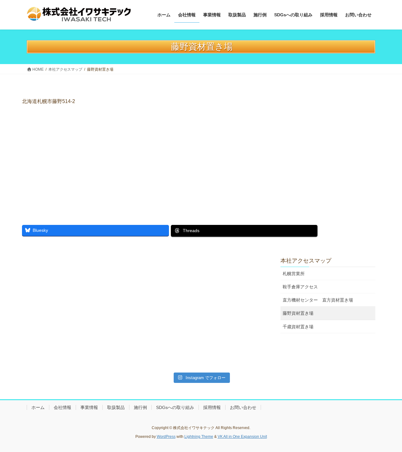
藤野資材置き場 (298, 313)
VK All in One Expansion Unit (242, 436)
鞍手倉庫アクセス (300, 286)
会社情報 (62, 407)
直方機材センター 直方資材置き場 (320, 299)
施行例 (140, 407)
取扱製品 (116, 407)
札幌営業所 (294, 273)
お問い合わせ (243, 407)
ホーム (38, 407)
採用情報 (212, 407)
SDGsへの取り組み (175, 407)
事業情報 (89, 407)
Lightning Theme (198, 436)
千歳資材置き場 (298, 326)
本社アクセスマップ (305, 261)
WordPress (166, 436)
